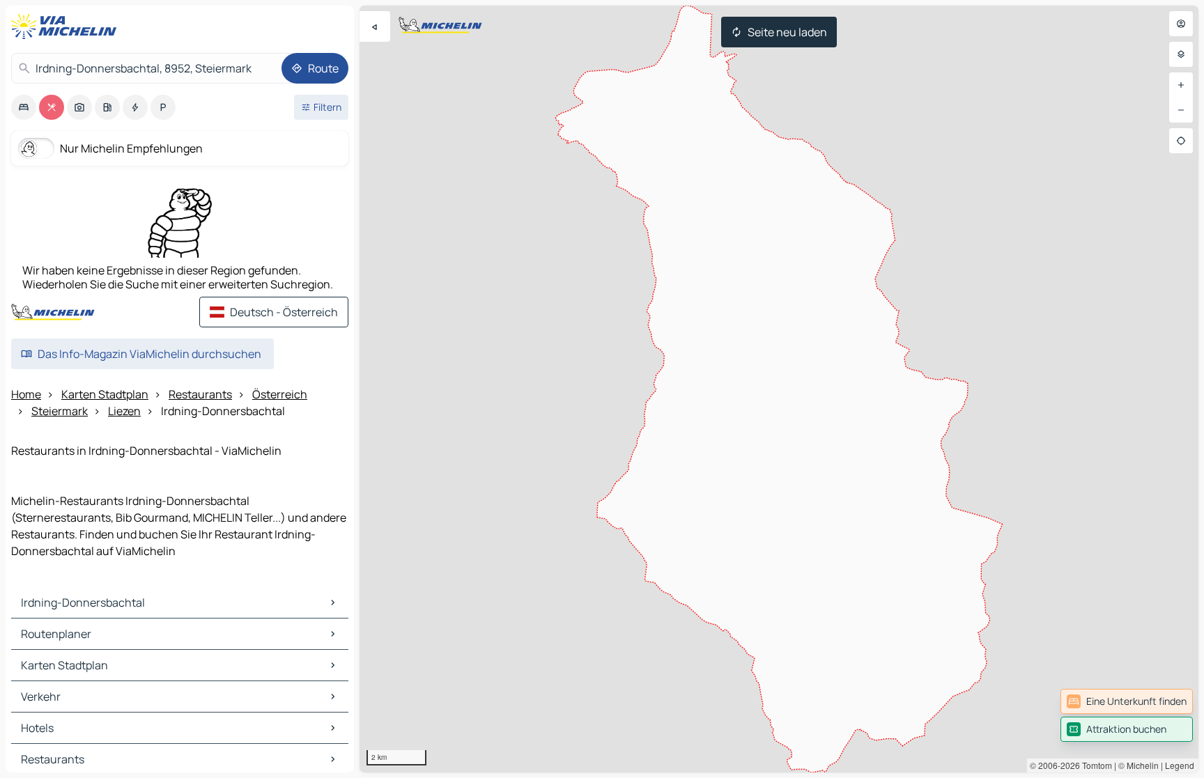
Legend (1179, 765)
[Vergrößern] (1181, 85)
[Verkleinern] (1181, 110)
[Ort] (1181, 140)
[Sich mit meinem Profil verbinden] (1181, 23)
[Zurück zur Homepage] (67, 26)
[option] (23, 107)
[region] (779, 389)
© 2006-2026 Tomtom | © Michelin (1094, 765)
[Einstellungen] (1181, 54)
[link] (1126, 701)
